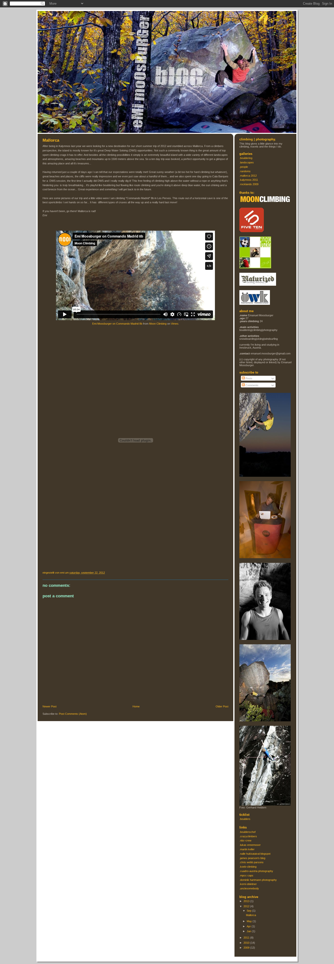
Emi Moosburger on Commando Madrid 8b (117, 323)
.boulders (244, 818)
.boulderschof (247, 831)
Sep (249, 910)
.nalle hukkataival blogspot (254, 853)
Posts (248, 378)
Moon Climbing (158, 323)
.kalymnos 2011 (248, 179)
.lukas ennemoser (250, 844)
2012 (247, 906)
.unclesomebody (249, 888)
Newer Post (49, 706)
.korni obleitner (248, 884)
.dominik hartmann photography (258, 879)
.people (243, 166)
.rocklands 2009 (248, 184)
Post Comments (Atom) (73, 713)
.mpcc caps (246, 875)
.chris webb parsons (251, 862)
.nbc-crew (245, 840)
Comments (251, 385)
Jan (249, 931)
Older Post (222, 706)
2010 (247, 942)
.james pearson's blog (252, 858)
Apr (249, 926)
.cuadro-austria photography (256, 871)
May (250, 921)
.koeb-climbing (247, 866)
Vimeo (174, 323)
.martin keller (247, 849)
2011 (247, 937)
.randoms (245, 171)
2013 (247, 901)
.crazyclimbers (248, 836)
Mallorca (51, 140)
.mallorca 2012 (248, 175)
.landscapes (246, 162)
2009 (247, 947)
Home (136, 706)
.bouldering (245, 158)
